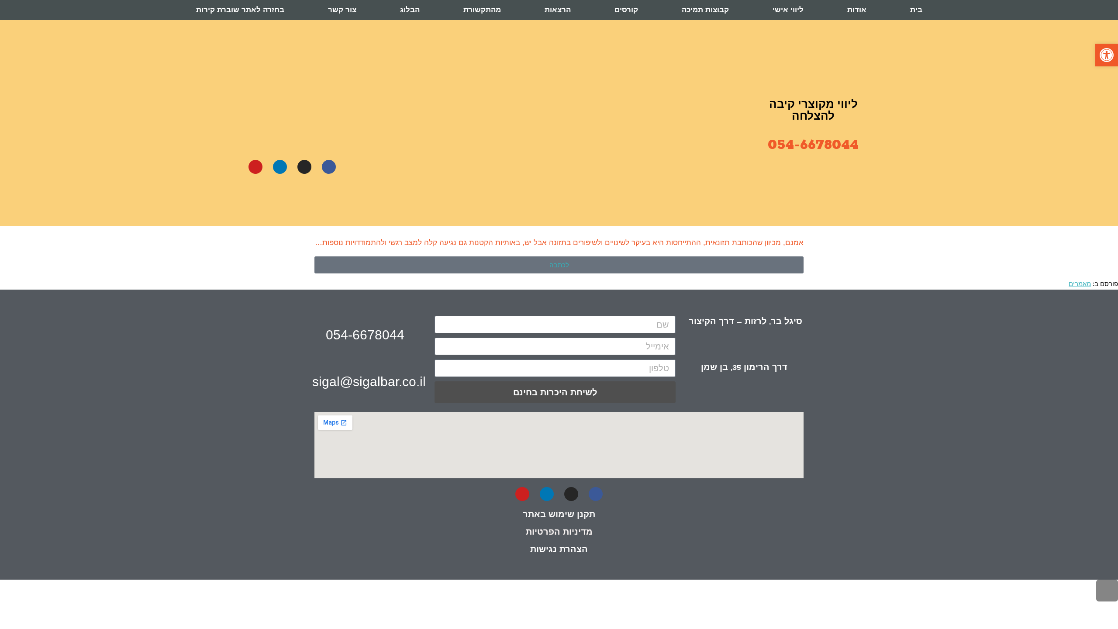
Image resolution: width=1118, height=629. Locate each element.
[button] (1106, 55)
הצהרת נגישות (559, 549)
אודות (856, 10)
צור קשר (342, 10)
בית (916, 10)
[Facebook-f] (329, 167)
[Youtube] (255, 167)
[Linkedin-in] (280, 167)
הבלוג (410, 10)
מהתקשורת (482, 10)
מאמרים (1080, 283)
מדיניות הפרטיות (559, 531)
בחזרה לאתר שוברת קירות (240, 10)
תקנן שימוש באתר (559, 514)
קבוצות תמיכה (705, 10)
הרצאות (558, 10)
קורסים (626, 10)
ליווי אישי (788, 10)
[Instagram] (304, 167)
